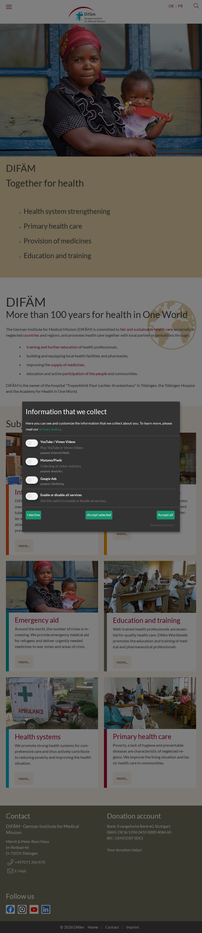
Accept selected (99, 515)
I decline (33, 515)
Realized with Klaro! (162, 525)
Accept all (165, 515)
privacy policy (50, 429)
